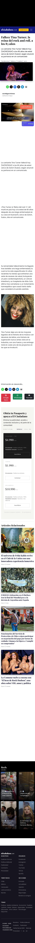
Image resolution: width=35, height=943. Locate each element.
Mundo (3, 893)
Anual (27, 429)
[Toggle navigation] (31, 30)
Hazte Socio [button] (23, 30)
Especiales (21, 907)
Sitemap (28, 928)
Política (3, 905)
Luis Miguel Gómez (8, 94)
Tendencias (5, 61)
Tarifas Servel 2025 (19, 928)
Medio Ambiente (12, 905)
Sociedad (29, 907)
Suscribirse (17, 454)
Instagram (22, 862)
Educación (4, 909)
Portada (21, 881)
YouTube (29, 398)
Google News (5, 399)
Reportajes (22, 893)
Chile (2, 881)
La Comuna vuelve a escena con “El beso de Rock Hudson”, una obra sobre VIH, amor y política (16, 680)
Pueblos (29, 905)
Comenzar (18, 478)
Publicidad (4, 865)
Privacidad (4, 871)
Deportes (4, 912)
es (23, 931)
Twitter (21, 865)
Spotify (21, 874)
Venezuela (4, 887)
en (26, 931)
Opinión (21, 887)
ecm (25, 61)
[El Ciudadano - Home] (9, 30)
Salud (9, 907)
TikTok (21, 871)
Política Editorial (6, 862)
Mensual (19, 429)
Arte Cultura (13, 909)
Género (14, 907)
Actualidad (22, 884)
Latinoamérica (6, 890)
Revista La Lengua (25, 896)
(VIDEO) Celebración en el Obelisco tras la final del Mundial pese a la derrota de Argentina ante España (16, 597)
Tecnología (22, 909)
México (13, 61)
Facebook (22, 859)
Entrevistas (22, 890)
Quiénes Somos (6, 859)
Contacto (4, 868)
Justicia (3, 907)
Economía (22, 905)
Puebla (19, 61)
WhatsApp (18, 398)
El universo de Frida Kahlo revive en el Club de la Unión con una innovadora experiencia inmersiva (17, 558)
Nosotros (16, 922)
